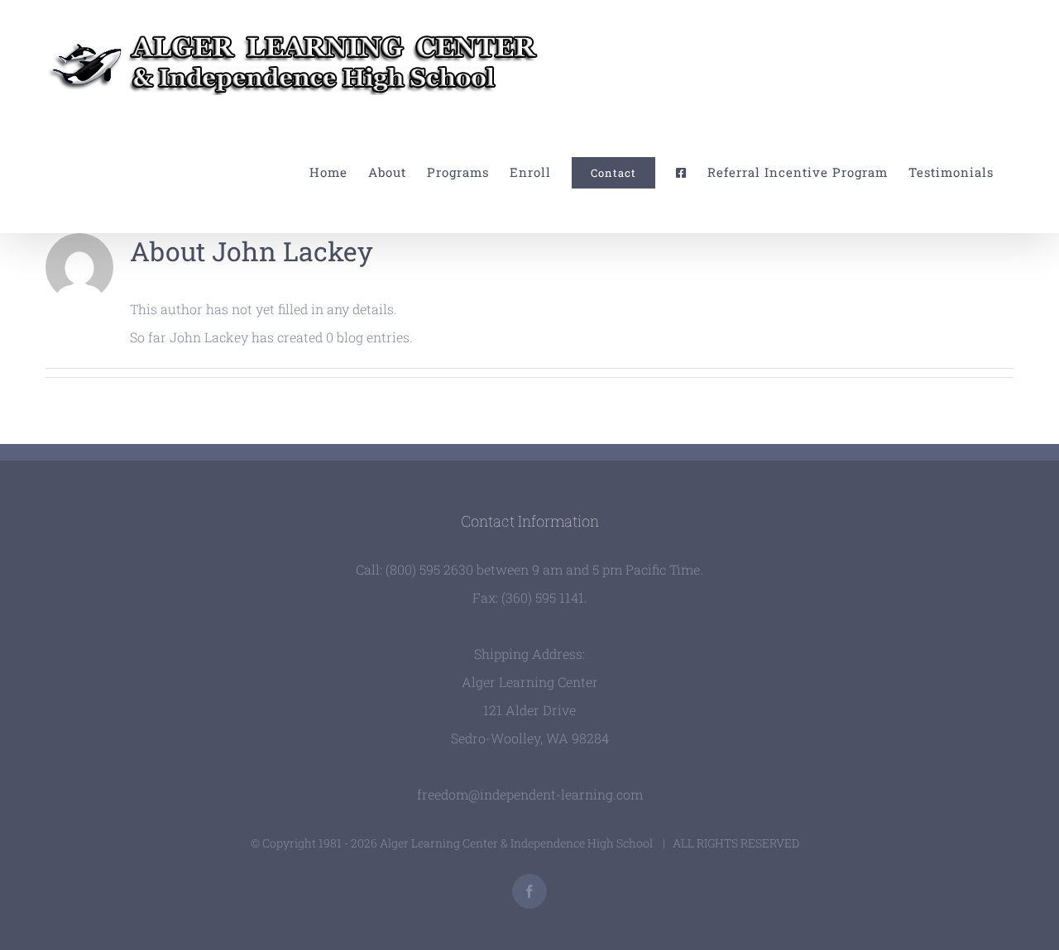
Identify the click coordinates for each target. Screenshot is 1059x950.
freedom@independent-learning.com (530, 794)
